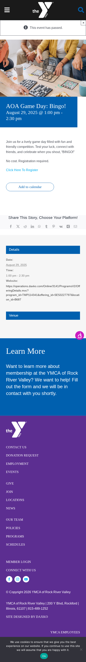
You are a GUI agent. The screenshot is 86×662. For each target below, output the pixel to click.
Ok (44, 656)
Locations (15, 500)
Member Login (18, 562)
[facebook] (9, 579)
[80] (43, 3)
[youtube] (26, 579)
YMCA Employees (65, 632)
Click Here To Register (22, 170)
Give (10, 483)
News (10, 508)
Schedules (15, 544)
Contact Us (16, 447)
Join (9, 491)
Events (12, 472)
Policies (13, 528)
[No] (81, 649)
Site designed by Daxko (27, 616)
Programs (15, 536)
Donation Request (22, 455)
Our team (14, 519)
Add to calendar (30, 187)
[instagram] (17, 579)
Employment (17, 463)
